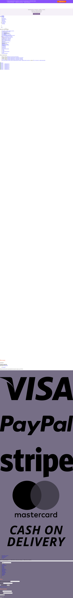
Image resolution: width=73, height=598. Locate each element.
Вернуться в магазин (7, 34)
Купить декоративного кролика (7, 37)
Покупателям (4, 556)
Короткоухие (4, 34)
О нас (3, 558)
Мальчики (3, 571)
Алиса (3, 59)
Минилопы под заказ (5, 42)
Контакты (3, 557)
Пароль (1, 583)
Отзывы (3, 573)
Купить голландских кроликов (7, 36)
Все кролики (4, 565)
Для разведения (4, 32)
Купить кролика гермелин (6, 38)
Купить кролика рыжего (6, 39)
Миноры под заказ (5, 44)
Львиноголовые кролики (6, 40)
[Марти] (4, 27)
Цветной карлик (5, 53)
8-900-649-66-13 (61, 1)
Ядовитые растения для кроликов (13, 56)
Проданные (2, 16)
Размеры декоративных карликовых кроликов (15, 57)
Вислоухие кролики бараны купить (8, 30)
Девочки (3, 570)
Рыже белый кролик (5, 48)
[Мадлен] (4, 22)
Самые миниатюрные (5, 51)
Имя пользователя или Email (5, 581)
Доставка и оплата (5, 555)
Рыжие (3, 567)
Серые (3, 17)
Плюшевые (4, 46)
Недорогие (4, 45)
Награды (3, 574)
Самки (3, 49)
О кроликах (4, 572)
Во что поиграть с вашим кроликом (39, 60)
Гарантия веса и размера (6, 31)
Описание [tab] (3, 367)
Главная (3, 564)
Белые (3, 15)
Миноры (3, 43)
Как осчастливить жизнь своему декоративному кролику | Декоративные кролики (16, 60)
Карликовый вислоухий (6, 33)
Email (1, 591)
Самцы (3, 50)
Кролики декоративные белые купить (8, 35)
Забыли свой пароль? (3, 586)
